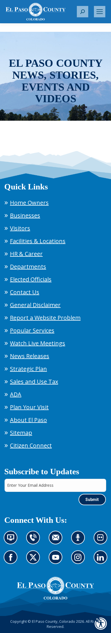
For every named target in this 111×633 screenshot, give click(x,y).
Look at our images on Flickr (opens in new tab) (102, 541)
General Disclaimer (35, 305)
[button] (82, 11)
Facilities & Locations (37, 241)
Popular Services (32, 330)
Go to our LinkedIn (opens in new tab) (102, 560)
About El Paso (28, 420)
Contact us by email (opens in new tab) (57, 541)
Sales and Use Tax (34, 381)
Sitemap (21, 432)
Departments (28, 266)
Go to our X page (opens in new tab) (34, 560)
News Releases (29, 356)
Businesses (25, 215)
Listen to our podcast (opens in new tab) (79, 541)
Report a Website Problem (45, 317)
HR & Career (26, 254)
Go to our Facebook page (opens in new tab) (12, 560)
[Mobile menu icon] (99, 11)
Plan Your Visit (29, 407)
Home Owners (29, 202)
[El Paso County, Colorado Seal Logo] (55, 588)
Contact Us (24, 292)
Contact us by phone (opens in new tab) (34, 541)
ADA (15, 394)
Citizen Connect (31, 445)
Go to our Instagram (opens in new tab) (80, 560)
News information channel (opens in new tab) (12, 541)
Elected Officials (31, 279)
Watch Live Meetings (37, 343)
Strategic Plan (28, 369)
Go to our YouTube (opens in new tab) (57, 560)
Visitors (20, 228)
